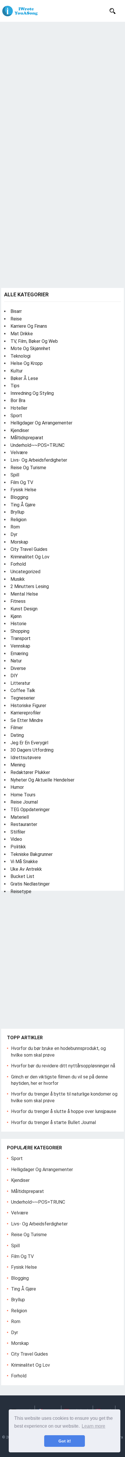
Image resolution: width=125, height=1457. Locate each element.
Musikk (17, 579)
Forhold (18, 564)
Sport (16, 415)
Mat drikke (21, 333)
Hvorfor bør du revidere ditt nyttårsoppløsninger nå (63, 1066)
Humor (17, 787)
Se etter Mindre (26, 720)
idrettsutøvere (25, 757)
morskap (19, 542)
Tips (14, 385)
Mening (17, 765)
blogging (19, 497)
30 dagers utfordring (31, 750)
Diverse (18, 668)
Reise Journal (24, 802)
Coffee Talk (22, 690)
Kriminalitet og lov (29, 557)
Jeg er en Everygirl (29, 742)
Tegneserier (22, 698)
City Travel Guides (28, 549)
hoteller (18, 408)
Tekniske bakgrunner (31, 854)
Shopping (19, 631)
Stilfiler (17, 832)
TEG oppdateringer (30, 809)
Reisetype (20, 891)
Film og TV (21, 482)
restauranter (23, 824)
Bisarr (16, 311)
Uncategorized (25, 571)
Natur (16, 661)
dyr (13, 534)
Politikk (18, 847)
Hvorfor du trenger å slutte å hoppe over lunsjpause (63, 1111)
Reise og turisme (28, 467)
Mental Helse (24, 594)
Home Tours (22, 795)
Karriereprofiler (25, 713)
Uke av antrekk (26, 869)
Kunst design (24, 609)
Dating (17, 735)
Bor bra (17, 400)
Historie (18, 623)
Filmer (16, 727)
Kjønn (16, 616)
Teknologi (20, 356)
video (16, 839)
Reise (16, 319)
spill (14, 475)
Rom (15, 527)
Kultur (16, 371)
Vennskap (20, 646)
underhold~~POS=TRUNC (37, 445)
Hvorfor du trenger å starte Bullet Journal (53, 1122)
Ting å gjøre (22, 505)
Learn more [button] (93, 1426)
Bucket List (22, 876)
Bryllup (17, 512)
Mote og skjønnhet (30, 348)
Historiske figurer (28, 705)
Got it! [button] (64, 1441)
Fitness (18, 601)
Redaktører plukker (30, 772)
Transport (20, 638)
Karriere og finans (28, 326)
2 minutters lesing (29, 586)
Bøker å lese (24, 378)
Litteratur (20, 683)
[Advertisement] (62, 87)
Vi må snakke (24, 861)
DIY (14, 675)
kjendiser (19, 430)
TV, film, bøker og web (34, 341)
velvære (19, 452)
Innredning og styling (32, 393)
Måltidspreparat (26, 437)
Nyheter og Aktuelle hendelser (42, 780)
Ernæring (19, 653)
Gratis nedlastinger (30, 884)
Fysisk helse (23, 489)
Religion (18, 519)
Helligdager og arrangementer (41, 423)
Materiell (19, 817)
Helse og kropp (26, 363)
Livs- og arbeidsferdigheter (38, 460)
